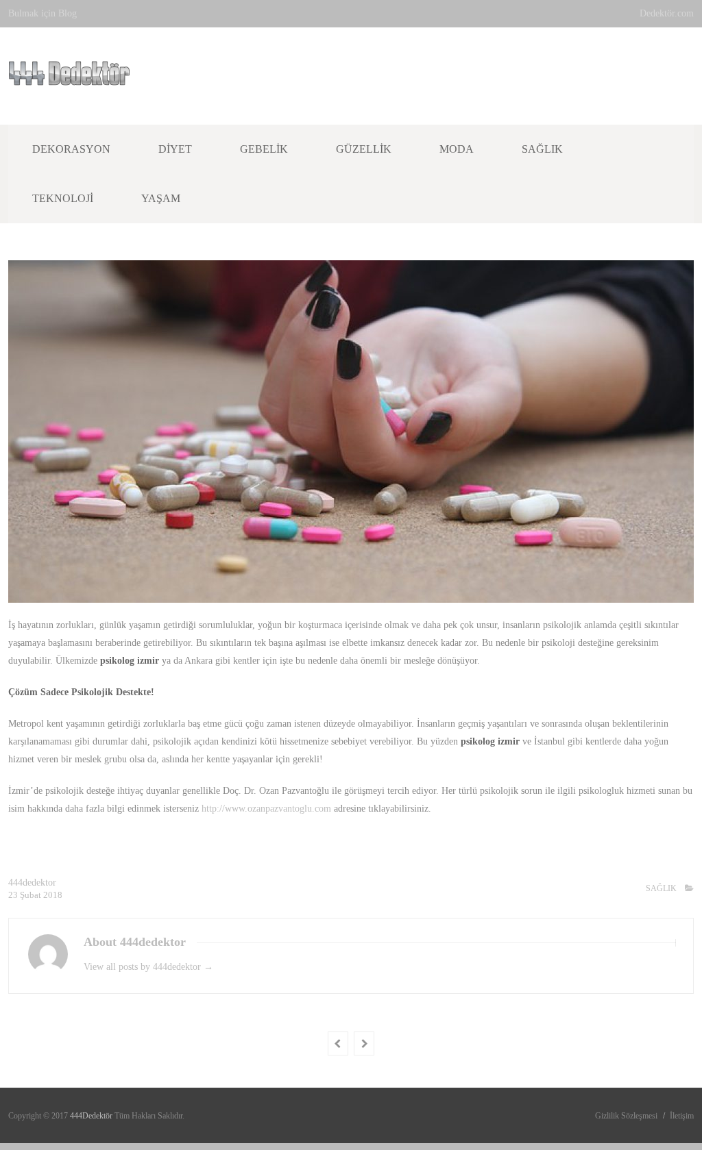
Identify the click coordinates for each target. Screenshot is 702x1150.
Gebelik (264, 149)
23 (14, 895)
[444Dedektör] (69, 78)
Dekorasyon (71, 149)
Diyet (175, 149)
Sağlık (542, 149)
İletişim (682, 1116)
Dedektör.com (667, 13)
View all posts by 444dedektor (148, 967)
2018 (52, 895)
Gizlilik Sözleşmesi (626, 1116)
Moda (456, 149)
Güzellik (363, 149)
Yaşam (160, 198)
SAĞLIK (661, 888)
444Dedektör (92, 1116)
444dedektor (32, 882)
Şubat (31, 895)
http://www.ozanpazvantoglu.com (266, 808)
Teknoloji (62, 198)
